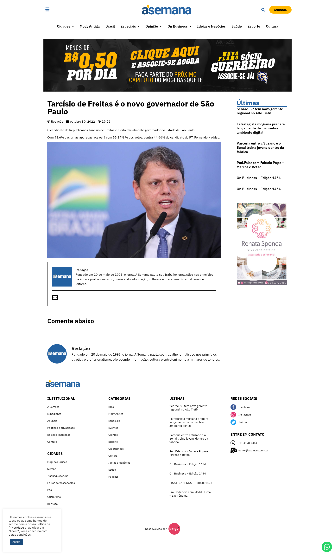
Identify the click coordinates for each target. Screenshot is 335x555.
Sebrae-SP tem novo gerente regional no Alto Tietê (260, 111)
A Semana (53, 407)
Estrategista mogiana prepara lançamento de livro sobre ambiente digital (261, 128)
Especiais (128, 26)
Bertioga (52, 504)
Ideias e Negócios (211, 26)
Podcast (113, 476)
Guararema (54, 497)
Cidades (63, 26)
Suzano (51, 469)
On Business (178, 26)
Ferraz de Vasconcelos (61, 483)
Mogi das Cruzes (57, 462)
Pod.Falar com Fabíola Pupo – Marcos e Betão (260, 164)
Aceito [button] (16, 541)
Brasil (110, 26)
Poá (49, 490)
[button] (59, 10)
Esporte (254, 26)
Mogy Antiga (90, 26)
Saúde (236, 26)
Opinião (151, 26)
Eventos (113, 427)
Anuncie (52, 421)
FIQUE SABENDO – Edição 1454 (190, 483)
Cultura (272, 26)
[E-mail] (55, 299)
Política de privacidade (61, 427)
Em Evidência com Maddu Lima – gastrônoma (190, 493)
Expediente (54, 414)
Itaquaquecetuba (57, 476)
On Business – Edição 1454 (259, 178)
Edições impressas (58, 434)
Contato (52, 441)
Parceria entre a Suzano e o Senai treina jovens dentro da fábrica (260, 147)
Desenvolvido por (156, 529)
